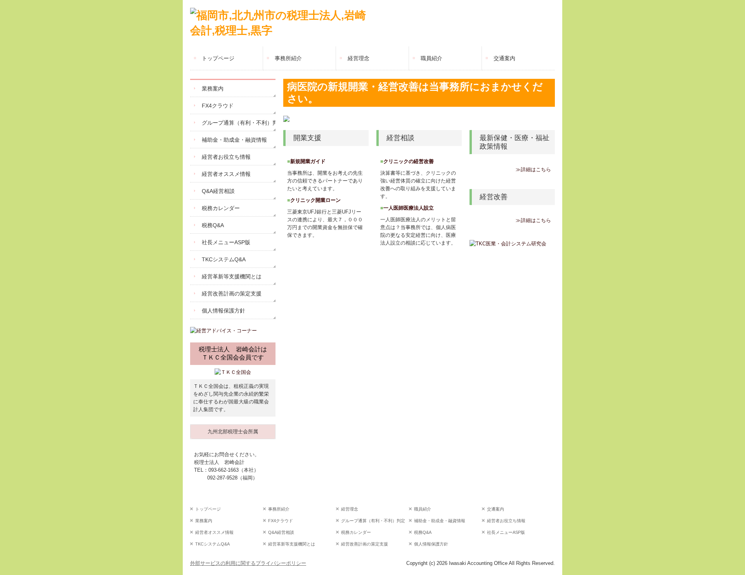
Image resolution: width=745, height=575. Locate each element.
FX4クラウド (218, 105)
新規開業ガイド (308, 161)
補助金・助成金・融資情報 (234, 140)
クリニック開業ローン (315, 200)
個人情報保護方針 (223, 310)
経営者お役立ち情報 (226, 157)
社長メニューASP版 (226, 242)
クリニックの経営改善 (408, 161)
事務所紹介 (288, 58)
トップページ (218, 58)
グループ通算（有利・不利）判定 (238, 123)
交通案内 (504, 58)
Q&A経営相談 (218, 191)
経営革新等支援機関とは (232, 276)
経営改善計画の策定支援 (232, 293)
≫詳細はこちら (533, 169)
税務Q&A (213, 225)
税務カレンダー (221, 208)
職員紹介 (431, 58)
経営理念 (358, 58)
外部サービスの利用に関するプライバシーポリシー (248, 563)
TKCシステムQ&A (224, 259)
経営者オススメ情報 (226, 174)
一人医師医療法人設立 (408, 208)
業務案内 (213, 88)
